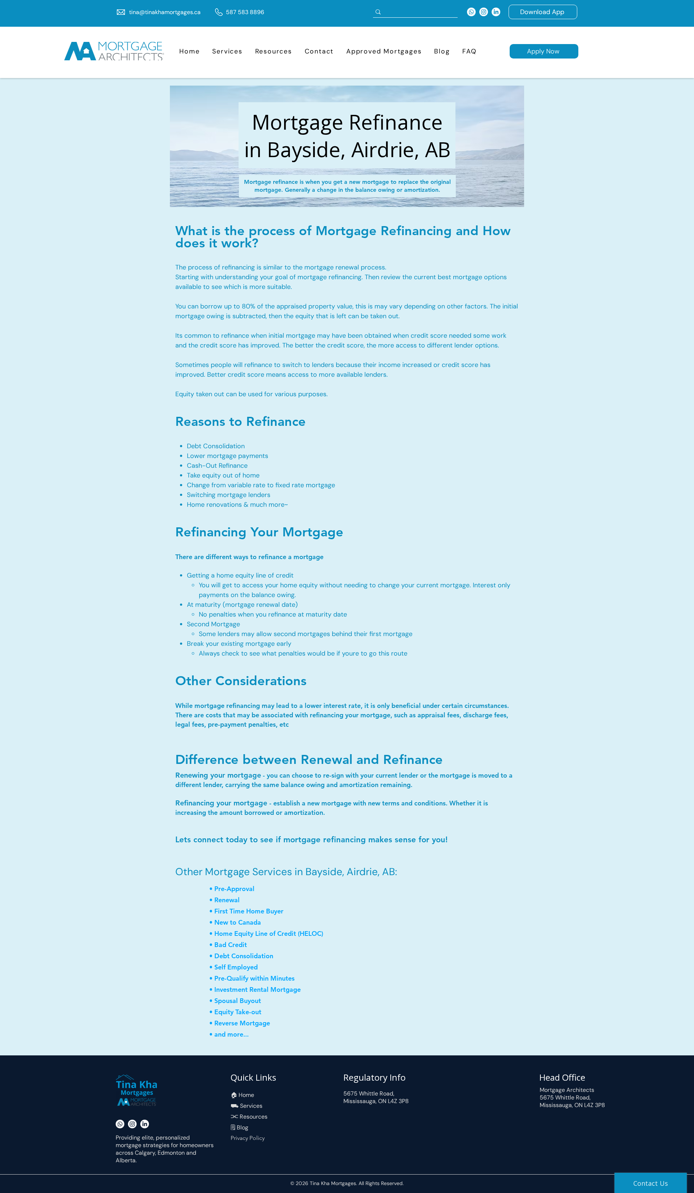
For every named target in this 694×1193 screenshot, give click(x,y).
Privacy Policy (248, 1137)
